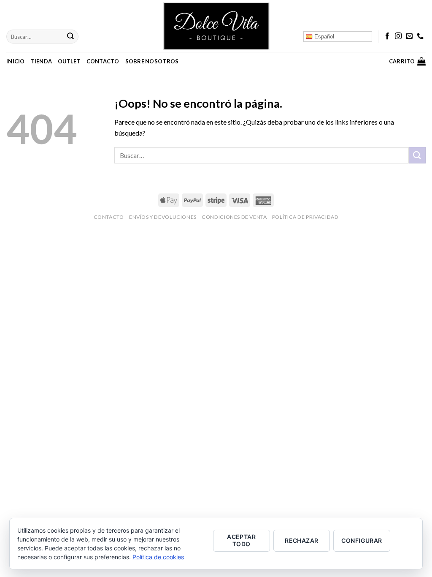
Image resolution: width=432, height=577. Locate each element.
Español (323, 36)
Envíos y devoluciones (163, 217)
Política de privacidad (305, 217)
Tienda (41, 61)
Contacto (102, 61)
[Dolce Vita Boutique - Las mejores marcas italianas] (216, 26)
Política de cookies (158, 557)
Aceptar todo (241, 540)
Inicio (15, 61)
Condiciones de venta (234, 217)
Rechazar (301, 540)
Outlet (69, 61)
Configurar (361, 540)
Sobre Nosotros (152, 61)
